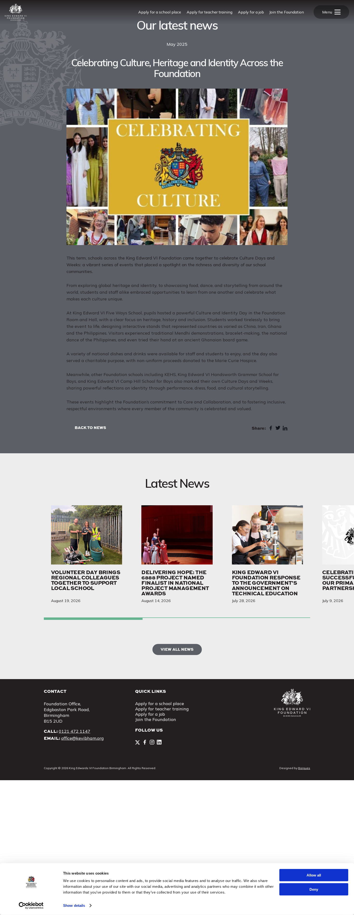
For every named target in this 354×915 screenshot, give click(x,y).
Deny (313, 889)
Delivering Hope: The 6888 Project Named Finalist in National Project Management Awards (175, 582)
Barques (304, 768)
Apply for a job (251, 12)
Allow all (314, 875)
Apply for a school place (159, 12)
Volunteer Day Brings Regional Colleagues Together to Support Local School (85, 580)
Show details (74, 905)
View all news (177, 649)
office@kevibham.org (82, 738)
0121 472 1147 (74, 731)
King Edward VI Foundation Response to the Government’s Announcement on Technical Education (266, 582)
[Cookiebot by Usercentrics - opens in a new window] (31, 905)
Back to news (90, 427)
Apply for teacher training (209, 12)
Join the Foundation (286, 12)
